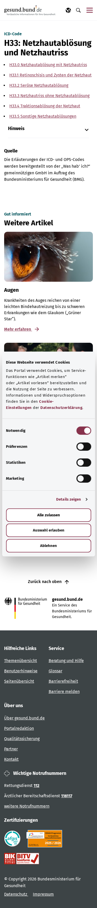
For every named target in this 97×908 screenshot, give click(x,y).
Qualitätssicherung (22, 738)
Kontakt (11, 759)
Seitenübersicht (19, 681)
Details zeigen (68, 499)
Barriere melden (64, 691)
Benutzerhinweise (21, 671)
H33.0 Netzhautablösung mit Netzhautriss (48, 64)
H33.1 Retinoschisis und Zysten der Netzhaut (50, 75)
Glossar (55, 671)
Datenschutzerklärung (61, 407)
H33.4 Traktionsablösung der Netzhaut (44, 106)
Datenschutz (16, 894)
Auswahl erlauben (48, 530)
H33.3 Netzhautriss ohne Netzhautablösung (49, 95)
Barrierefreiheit (63, 681)
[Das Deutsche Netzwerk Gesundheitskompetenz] (45, 839)
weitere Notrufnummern (26, 806)
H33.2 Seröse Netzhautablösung (38, 85)
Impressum (43, 894)
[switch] (83, 446)
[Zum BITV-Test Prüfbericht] (21, 858)
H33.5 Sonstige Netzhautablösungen (42, 116)
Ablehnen (48, 545)
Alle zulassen (48, 515)
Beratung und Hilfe (66, 660)
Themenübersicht (20, 660)
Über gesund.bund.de (24, 718)
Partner (11, 749)
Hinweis (16, 128)
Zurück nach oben (45, 581)
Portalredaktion (19, 728)
